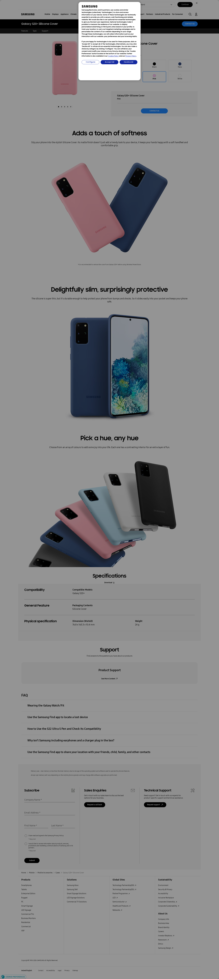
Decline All (128, 62)
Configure (90, 62)
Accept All (109, 62)
